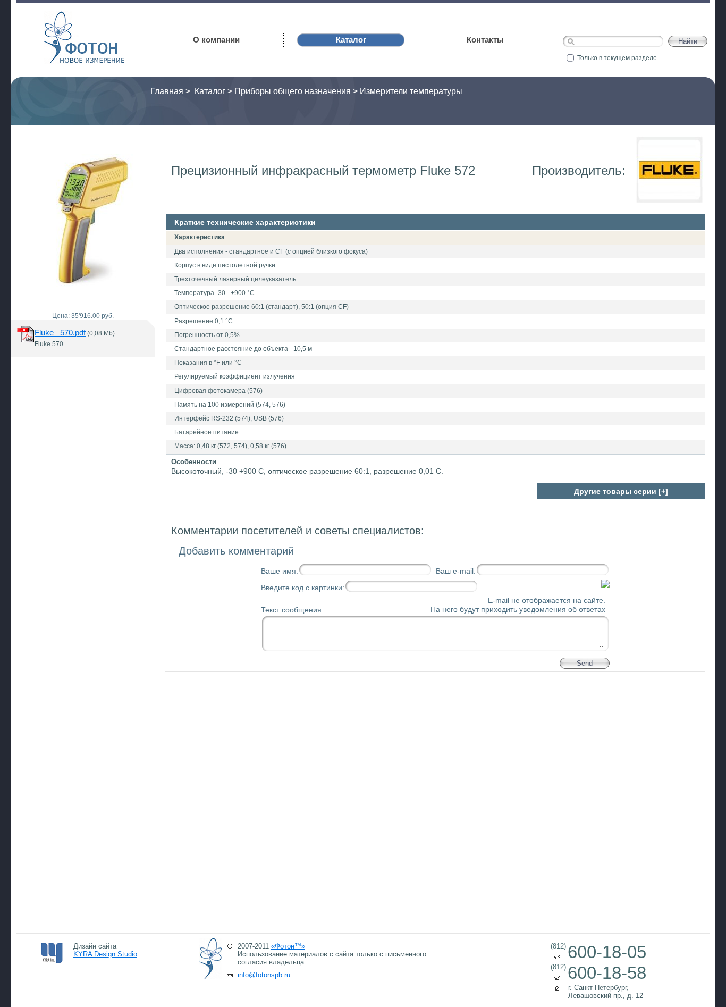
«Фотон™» (288, 946)
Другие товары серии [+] (621, 491)
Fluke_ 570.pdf (60, 332)
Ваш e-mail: (456, 571)
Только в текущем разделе (617, 58)
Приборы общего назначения (292, 91)
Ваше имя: (279, 571)
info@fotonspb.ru (264, 975)
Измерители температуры (411, 91)
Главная (166, 91)
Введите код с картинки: (302, 587)
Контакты (485, 39)
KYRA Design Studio (105, 954)
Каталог (210, 91)
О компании (216, 39)
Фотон (58, 16)
